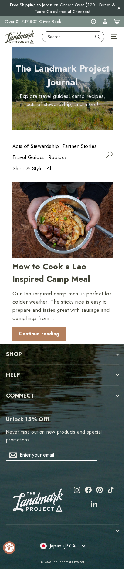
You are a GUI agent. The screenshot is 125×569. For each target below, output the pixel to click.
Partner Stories (79, 146)
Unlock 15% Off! (27, 419)
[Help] (93, 21)
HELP (13, 375)
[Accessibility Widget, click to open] (9, 547)
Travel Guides (28, 157)
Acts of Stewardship (35, 146)
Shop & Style (27, 168)
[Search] (97, 36)
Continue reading (39, 333)
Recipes (57, 157)
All (49, 168)
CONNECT (20, 396)
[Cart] (116, 21)
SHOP (14, 354)
